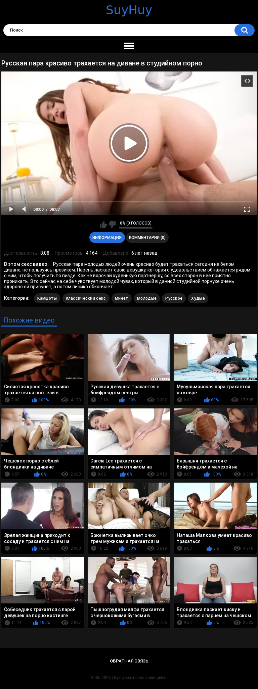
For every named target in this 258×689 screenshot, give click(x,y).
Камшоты (47, 298)
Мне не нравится (112, 224)
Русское (173, 298)
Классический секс (86, 298)
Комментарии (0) (147, 237)
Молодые (147, 298)
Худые (198, 298)
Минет (122, 298)
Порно (118, 677)
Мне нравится (103, 224)
